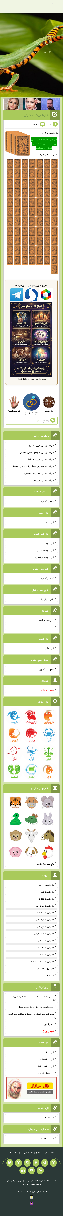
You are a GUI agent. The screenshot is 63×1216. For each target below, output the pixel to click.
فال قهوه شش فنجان (44, 557)
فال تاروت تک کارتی (45, 905)
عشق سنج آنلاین (46, 669)
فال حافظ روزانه (47, 1059)
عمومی (39, 420)
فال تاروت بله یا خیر (45, 968)
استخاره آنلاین (47, 501)
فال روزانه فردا (47, 1138)
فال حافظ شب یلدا (46, 1066)
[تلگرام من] (44, 1163)
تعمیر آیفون (49, 1024)
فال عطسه (49, 1117)
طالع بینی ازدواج (47, 599)
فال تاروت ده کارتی (45, 947)
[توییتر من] (9, 1163)
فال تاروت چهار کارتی (44, 919)
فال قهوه (50, 543)
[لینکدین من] (22, 1170)
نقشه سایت (21, 1191)
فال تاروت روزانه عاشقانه (42, 961)
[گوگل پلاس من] (40, 1170)
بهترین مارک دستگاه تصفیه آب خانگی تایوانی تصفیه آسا (32, 998)
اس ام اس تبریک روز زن (43, 480)
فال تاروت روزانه (46, 884)
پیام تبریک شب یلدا (45, 1073)
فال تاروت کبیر (47, 891)
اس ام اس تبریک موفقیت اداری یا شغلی (37, 452)
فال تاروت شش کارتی (44, 933)
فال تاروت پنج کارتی (45, 926)
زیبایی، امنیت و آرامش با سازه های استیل (36, 1006)
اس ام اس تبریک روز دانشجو (41, 445)
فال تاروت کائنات (46, 898)
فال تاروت (42, 42)
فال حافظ (50, 1052)
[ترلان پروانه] (32, 104)
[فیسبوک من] (36, 1163)
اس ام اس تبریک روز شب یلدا (41, 459)
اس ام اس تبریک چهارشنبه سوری (39, 473)
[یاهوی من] (53, 1163)
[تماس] (18, 1163)
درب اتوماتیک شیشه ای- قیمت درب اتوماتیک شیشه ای (32, 1015)
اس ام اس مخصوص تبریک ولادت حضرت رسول (33, 466)
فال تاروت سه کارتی (45, 912)
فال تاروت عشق (47, 954)
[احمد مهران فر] (50, 104)
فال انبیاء (50, 522)
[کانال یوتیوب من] (31, 1170)
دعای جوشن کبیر (46, 620)
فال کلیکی (49, 648)
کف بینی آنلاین (47, 578)
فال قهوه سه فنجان (45, 550)
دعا (52, 627)
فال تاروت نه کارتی (36, 114)
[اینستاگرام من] (27, 1163)
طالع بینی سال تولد (45, 863)
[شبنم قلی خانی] (13, 104)
